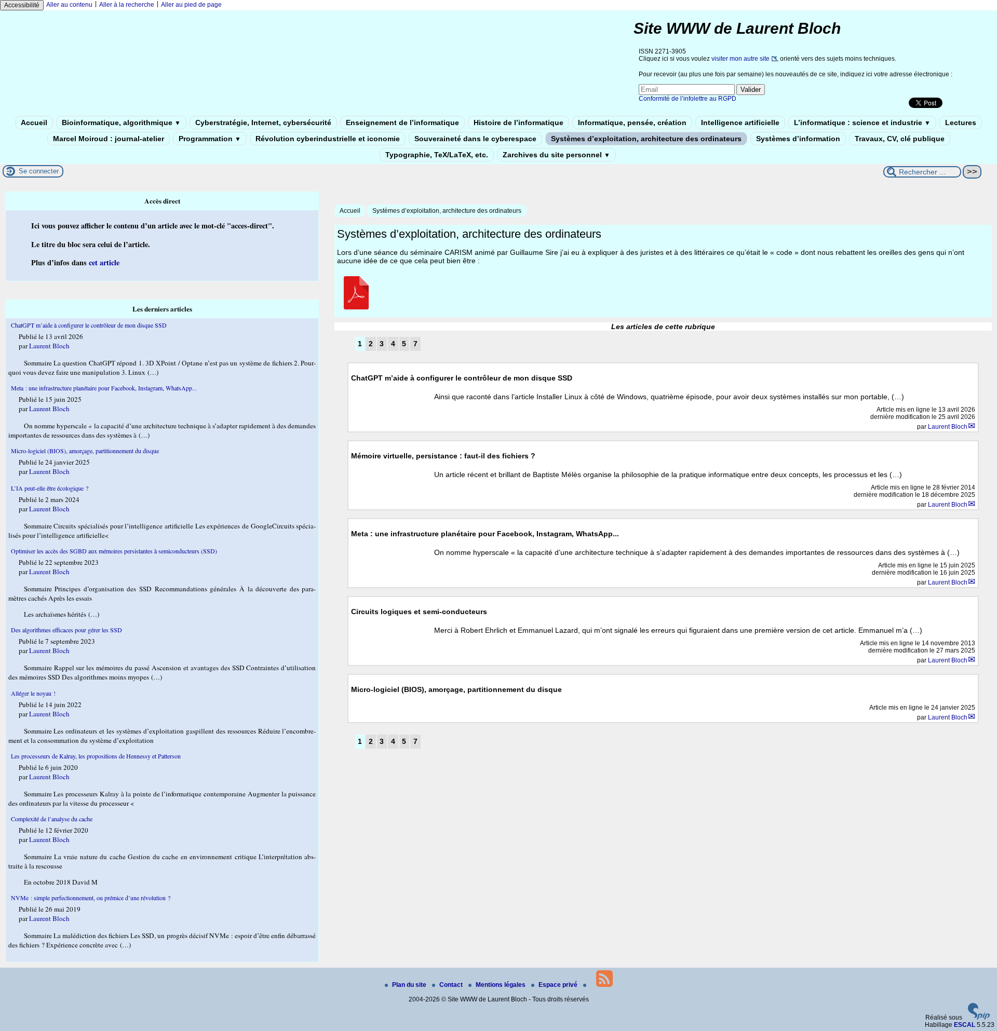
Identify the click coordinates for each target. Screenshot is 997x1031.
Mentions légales (501, 984)
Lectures (960, 122)
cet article (104, 262)
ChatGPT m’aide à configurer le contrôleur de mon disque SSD (89, 325)
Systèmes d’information (798, 138)
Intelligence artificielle (740, 122)
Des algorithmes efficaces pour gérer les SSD (66, 630)
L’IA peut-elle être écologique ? (49, 488)
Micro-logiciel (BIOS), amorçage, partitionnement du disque (85, 450)
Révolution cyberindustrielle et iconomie (327, 138)
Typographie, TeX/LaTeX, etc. (436, 155)
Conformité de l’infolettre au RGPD (687, 98)
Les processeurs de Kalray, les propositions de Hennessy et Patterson (96, 756)
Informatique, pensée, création (632, 122)
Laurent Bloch (947, 426)
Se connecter (39, 171)
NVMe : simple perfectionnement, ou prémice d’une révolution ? (90, 897)
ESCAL (964, 1024)
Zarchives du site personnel (556, 155)
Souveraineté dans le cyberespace (475, 138)
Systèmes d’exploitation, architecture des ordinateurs (646, 138)
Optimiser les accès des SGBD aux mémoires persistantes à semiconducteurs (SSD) (114, 551)
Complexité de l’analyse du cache (51, 819)
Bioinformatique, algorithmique (121, 122)
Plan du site (410, 984)
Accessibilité (21, 5)
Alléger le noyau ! (33, 693)
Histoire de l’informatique (518, 122)
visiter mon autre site (740, 58)
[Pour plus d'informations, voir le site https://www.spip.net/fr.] (979, 1017)
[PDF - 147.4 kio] (356, 307)
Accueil (34, 122)
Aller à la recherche (126, 4)
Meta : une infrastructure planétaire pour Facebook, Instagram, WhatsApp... (104, 388)
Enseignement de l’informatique (402, 122)
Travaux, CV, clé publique (900, 138)
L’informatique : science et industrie (862, 122)
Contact (451, 984)
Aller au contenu (69, 4)
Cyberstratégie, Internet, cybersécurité (263, 122)
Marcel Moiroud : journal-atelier (108, 138)
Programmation (210, 138)
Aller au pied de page (191, 4)
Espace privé (558, 984)
